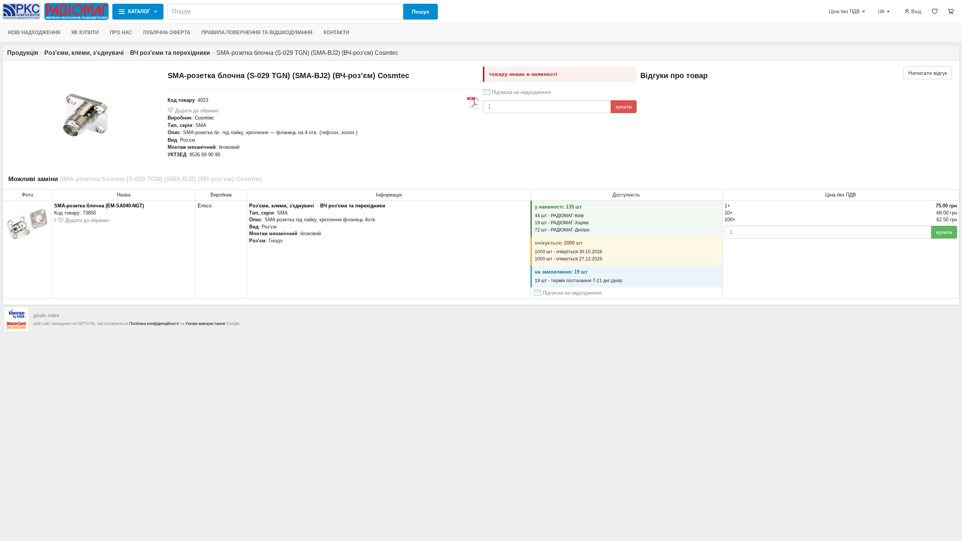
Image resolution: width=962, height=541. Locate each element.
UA (881, 11)
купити (624, 107)
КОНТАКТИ (336, 32)
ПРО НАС (121, 32)
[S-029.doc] (473, 103)
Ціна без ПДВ (844, 11)
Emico (205, 206)
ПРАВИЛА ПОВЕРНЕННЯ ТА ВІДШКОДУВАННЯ (256, 32)
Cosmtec (204, 118)
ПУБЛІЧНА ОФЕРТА (166, 32)
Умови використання (205, 323)
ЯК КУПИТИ (84, 32)
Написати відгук (927, 73)
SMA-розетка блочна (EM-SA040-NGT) (99, 206)
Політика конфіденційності (154, 323)
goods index (46, 315)
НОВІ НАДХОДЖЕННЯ (34, 32)
